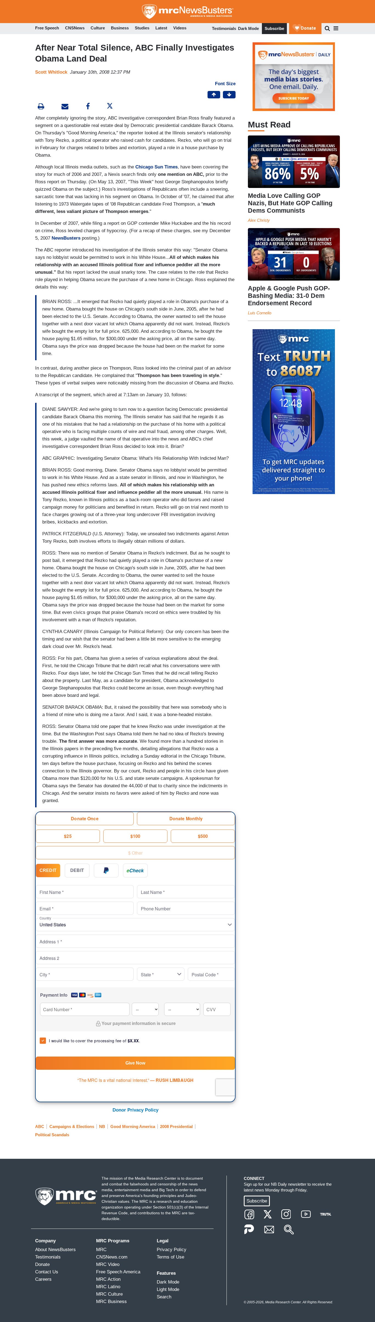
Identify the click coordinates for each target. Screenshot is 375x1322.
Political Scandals (52, 1134)
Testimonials (224, 28)
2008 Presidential (176, 1126)
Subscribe (274, 28)
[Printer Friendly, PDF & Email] (65, 107)
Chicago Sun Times (156, 167)
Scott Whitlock (51, 72)
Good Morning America (132, 1126)
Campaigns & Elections (71, 1126)
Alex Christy (259, 220)
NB (102, 1126)
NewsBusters (66, 238)
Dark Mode (248, 28)
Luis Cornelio (259, 313)
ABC (39, 1126)
